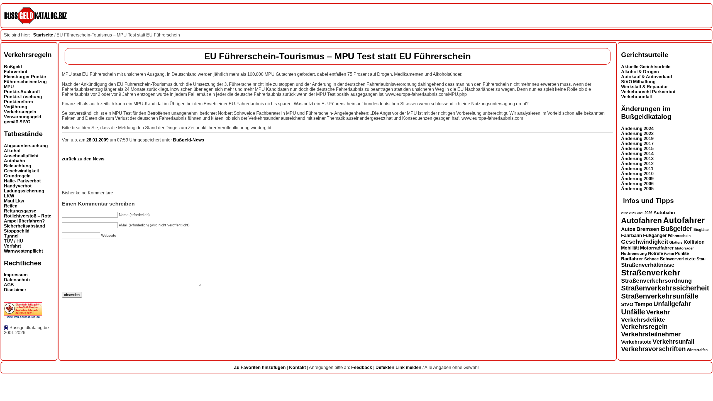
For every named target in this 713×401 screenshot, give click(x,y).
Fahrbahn (631, 235)
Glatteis (675, 242)
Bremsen (648, 229)
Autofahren (641, 220)
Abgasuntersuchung (26, 145)
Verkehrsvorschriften (653, 349)
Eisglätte (701, 230)
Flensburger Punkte (25, 76)
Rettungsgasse (20, 211)
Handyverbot (17, 186)
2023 (632, 213)
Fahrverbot (15, 71)
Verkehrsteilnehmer (651, 334)
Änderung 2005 (637, 188)
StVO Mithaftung (638, 81)
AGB (9, 284)
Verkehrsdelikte (643, 319)
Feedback (361, 367)
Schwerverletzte (677, 258)
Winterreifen (697, 350)
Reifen (11, 206)
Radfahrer (632, 258)
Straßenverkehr (650, 272)
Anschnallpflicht (21, 155)
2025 (640, 213)
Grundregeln (17, 175)
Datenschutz (17, 279)
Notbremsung (634, 253)
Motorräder (684, 248)
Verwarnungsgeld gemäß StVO (22, 119)
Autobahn (14, 160)
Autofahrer (684, 220)
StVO (627, 304)
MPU (9, 86)
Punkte (682, 253)
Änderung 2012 (637, 163)
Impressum (16, 274)
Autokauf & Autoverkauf (646, 76)
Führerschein (679, 236)
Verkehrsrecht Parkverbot (648, 91)
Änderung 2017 (637, 143)
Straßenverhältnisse (647, 265)
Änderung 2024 (637, 128)
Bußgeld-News (188, 140)
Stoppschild (17, 231)
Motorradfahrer (657, 248)
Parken (669, 253)
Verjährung (15, 106)
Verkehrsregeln (20, 111)
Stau (701, 259)
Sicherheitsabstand (24, 226)
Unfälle (633, 312)
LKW (9, 196)
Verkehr (658, 312)
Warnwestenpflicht (23, 251)
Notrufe (655, 253)
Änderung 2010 (637, 173)
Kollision (694, 242)
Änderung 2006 (637, 183)
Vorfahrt (12, 246)
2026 (648, 213)
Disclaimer (15, 289)
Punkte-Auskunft (22, 91)
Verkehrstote (636, 342)
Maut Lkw (14, 201)
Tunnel (11, 236)
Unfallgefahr (672, 303)
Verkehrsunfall (636, 96)
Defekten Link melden (398, 367)
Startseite (43, 35)
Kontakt (297, 367)
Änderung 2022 (637, 133)
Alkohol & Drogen (640, 71)
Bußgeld (13, 66)
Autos (628, 229)
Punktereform (18, 101)
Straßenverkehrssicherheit (665, 288)
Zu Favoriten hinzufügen (260, 367)
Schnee (651, 259)
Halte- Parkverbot (22, 181)
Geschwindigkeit (21, 170)
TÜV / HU (13, 241)
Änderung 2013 (637, 158)
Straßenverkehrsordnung (656, 280)
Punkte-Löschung (23, 96)
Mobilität (630, 247)
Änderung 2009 (637, 178)
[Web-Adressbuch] (23, 317)
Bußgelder (676, 228)
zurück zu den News (83, 159)
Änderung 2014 (637, 153)
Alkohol (12, 150)
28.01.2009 (98, 140)
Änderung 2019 (637, 138)
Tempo (643, 304)
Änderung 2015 (637, 148)
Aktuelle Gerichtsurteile (645, 66)
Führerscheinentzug (25, 81)
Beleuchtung (17, 165)
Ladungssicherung (24, 191)
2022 (624, 213)
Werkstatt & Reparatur (644, 86)
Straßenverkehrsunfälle (660, 296)
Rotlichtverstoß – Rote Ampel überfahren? (27, 218)
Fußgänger (655, 235)
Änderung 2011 (637, 168)
